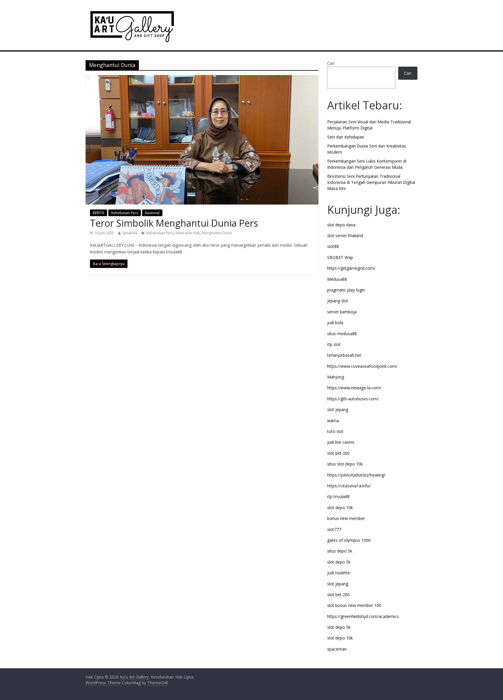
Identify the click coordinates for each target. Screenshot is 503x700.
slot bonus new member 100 (354, 605)
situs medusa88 (342, 333)
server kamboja (342, 312)
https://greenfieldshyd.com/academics (363, 616)
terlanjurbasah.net (344, 355)
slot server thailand (345, 235)
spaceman (337, 649)
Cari (330, 63)
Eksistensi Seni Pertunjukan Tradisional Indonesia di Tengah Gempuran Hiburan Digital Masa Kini (371, 182)
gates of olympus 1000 (349, 540)
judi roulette (338, 572)
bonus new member (346, 518)
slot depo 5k (338, 562)
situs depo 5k (339, 551)
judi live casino (341, 442)
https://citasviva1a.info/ (349, 485)
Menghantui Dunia (217, 232)
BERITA (98, 212)
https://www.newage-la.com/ (354, 387)
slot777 (334, 529)
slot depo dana (341, 225)
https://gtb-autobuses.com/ (353, 398)
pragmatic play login (346, 290)
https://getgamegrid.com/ (351, 268)
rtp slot (334, 344)
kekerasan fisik (188, 232)
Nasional (152, 212)
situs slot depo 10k (345, 464)
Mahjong (335, 377)
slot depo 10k (340, 507)
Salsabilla (129, 232)
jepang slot (337, 300)
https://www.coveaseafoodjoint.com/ (362, 366)
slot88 (333, 246)
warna (333, 420)
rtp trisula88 (338, 496)
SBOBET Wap (340, 257)
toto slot (335, 431)
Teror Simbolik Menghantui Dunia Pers (174, 223)
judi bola (335, 322)
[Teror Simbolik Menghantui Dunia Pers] (202, 78)
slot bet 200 (338, 453)
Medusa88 (337, 279)
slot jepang (337, 409)
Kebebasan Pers (124, 212)
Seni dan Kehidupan (345, 137)
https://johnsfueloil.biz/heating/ (356, 475)
